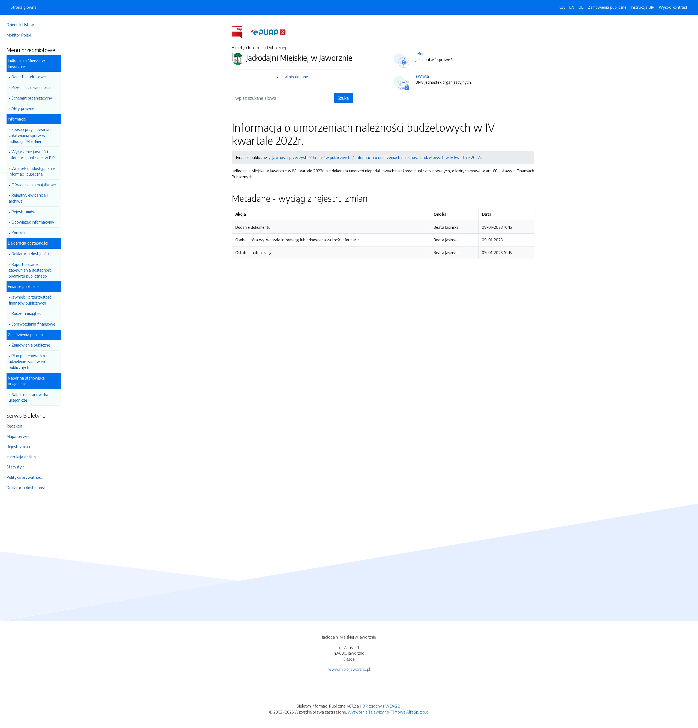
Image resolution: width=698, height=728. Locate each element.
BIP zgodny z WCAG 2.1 (382, 705)
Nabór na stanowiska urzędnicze (28, 397)
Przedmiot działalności (30, 87)
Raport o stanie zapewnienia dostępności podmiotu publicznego (30, 270)
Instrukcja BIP (642, 7)
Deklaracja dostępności (26, 487)
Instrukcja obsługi (22, 456)
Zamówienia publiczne (30, 344)
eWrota (422, 76)
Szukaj (344, 98)
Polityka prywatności (25, 477)
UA (562, 7)
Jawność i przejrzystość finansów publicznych (30, 299)
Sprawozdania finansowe (33, 323)
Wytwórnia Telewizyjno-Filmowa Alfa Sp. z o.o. (388, 711)
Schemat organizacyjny (31, 97)
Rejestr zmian (18, 446)
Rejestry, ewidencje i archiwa (28, 197)
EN (571, 7)
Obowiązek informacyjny (32, 221)
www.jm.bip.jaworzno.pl (349, 669)
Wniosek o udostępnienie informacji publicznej (32, 171)
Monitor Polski (19, 34)
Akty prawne (22, 108)
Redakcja (14, 425)
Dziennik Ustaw (20, 24)
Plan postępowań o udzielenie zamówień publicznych (27, 361)
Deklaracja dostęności (30, 253)
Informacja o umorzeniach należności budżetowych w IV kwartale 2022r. (419, 157)
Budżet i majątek (26, 313)
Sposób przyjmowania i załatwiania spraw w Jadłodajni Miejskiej (30, 135)
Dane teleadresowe (28, 76)
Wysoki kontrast (673, 7)
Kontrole (18, 232)
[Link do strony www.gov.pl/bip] (240, 31)
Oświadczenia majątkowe (33, 184)
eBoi (419, 53)
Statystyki (16, 466)
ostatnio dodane (293, 76)
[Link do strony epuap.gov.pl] (267, 31)
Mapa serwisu (19, 436)
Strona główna (24, 7)
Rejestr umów (23, 211)
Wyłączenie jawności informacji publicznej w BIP (32, 154)
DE (581, 7)
